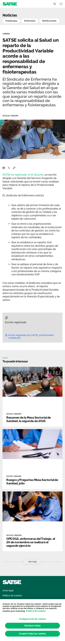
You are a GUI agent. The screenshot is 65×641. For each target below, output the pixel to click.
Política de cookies (36, 611)
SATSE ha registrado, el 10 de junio (23, 174)
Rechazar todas (32, 625)
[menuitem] (8, 590)
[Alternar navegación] (61, 3)
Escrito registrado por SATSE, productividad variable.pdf (30, 336)
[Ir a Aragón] (10, 3)
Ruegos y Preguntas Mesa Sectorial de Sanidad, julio (32, 481)
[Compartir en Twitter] (9, 168)
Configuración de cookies (32, 619)
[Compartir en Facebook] (4, 168)
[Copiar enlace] (14, 168)
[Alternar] (54, 4)
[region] (32, 620)
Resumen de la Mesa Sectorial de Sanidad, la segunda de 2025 (28, 419)
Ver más (32, 561)
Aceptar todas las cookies (32, 633)
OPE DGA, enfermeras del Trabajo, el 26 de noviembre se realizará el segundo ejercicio (30, 542)
